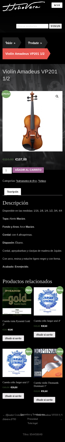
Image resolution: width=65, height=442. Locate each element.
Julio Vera (26, 85)
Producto (35, 43)
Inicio (10, 43)
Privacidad (32, 418)
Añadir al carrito (28, 170)
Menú (57, 5)
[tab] (12, 191)
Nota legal (33, 423)
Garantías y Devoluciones (32, 414)
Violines (42, 180)
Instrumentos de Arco (26, 180)
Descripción (12, 191)
